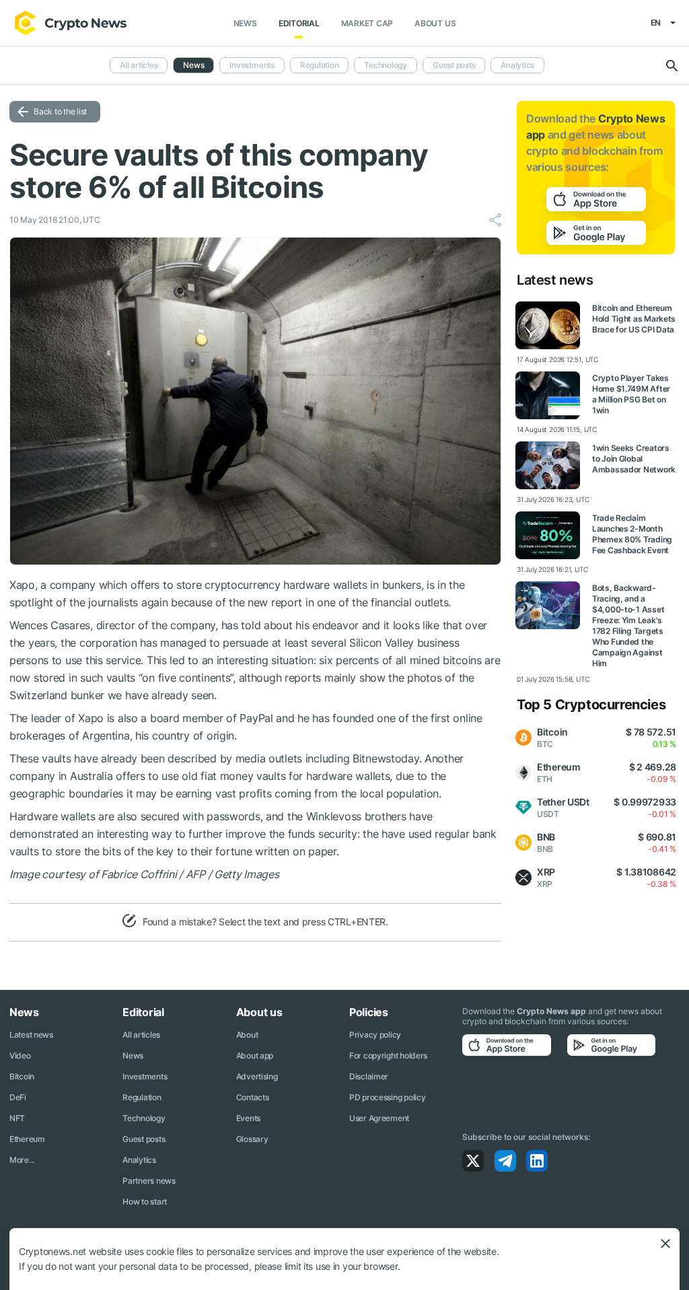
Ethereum (27, 1139)
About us (435, 23)
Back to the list (60, 111)
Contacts (252, 1097)
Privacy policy (375, 1035)
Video (20, 1055)
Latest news (31, 1035)
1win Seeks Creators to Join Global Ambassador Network (634, 458)
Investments (251, 65)
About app (254, 1055)
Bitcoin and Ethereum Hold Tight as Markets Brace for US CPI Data (634, 318)
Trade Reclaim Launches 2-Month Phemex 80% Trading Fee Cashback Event (632, 534)
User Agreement (379, 1118)
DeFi (17, 1097)
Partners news (148, 1181)
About (247, 1035)
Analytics (517, 65)
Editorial (299, 23)
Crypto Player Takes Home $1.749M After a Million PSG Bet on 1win (631, 394)
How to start (144, 1201)
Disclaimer (368, 1076)
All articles (138, 65)
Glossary (252, 1139)
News (245, 23)
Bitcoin (21, 1076)
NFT (17, 1118)
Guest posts (454, 65)
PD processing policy (387, 1097)
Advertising (257, 1076)
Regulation (319, 65)
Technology (385, 65)
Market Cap (367, 23)
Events (248, 1118)
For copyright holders (388, 1055)
